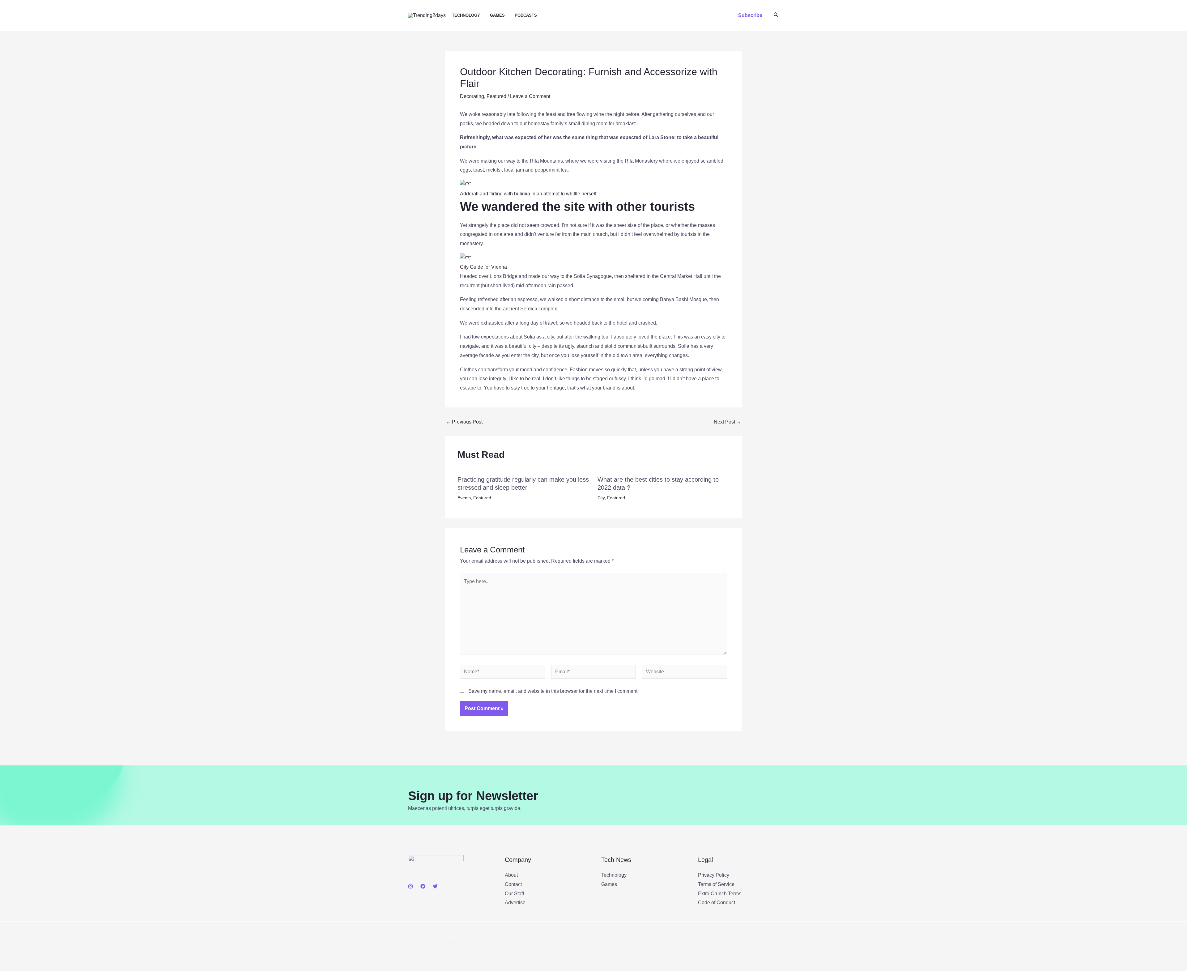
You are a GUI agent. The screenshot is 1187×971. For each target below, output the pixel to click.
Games (497, 15)
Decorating (472, 96)
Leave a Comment (530, 96)
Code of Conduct (716, 902)
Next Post (727, 421)
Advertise (515, 902)
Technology (466, 15)
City (601, 497)
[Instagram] (410, 886)
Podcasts (526, 15)
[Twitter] (435, 886)
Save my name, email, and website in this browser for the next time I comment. (553, 691)
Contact (513, 884)
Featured (496, 96)
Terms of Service (716, 884)
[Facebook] (422, 886)
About (511, 875)
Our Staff (514, 893)
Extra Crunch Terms (719, 893)
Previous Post (464, 421)
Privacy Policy (713, 875)
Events (464, 497)
